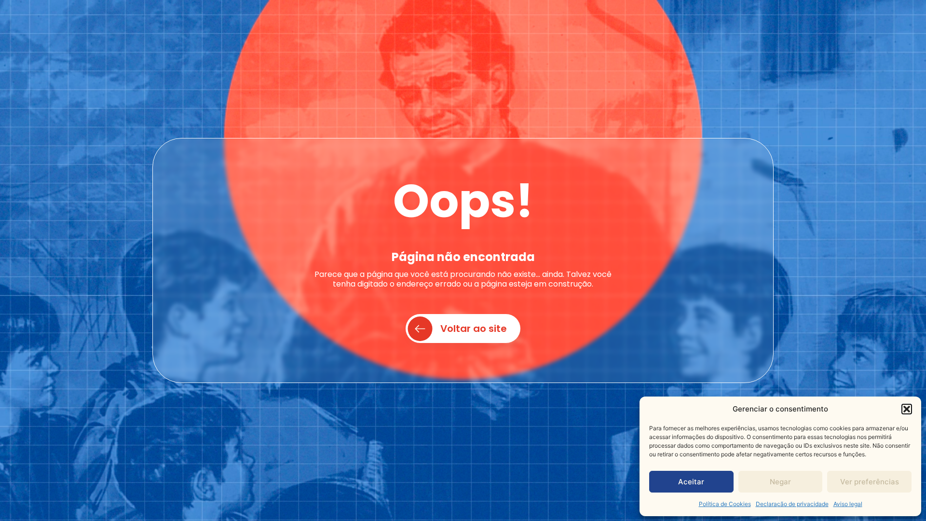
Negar (780, 481)
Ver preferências (869, 481)
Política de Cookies (725, 503)
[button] (907, 409)
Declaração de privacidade (792, 503)
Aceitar (691, 481)
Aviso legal (847, 503)
